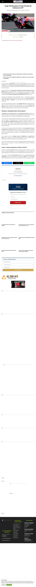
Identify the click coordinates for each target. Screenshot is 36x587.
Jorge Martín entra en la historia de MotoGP (8, 225)
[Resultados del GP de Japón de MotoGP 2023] (9, 244)
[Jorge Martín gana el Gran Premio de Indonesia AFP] (18, 22)
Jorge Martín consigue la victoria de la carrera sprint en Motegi (26, 251)
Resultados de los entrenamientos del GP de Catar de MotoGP (9, 238)
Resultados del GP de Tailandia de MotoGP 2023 (26, 238)
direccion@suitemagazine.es (6, 538)
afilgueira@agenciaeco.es (28, 540)
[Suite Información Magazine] (18, 1)
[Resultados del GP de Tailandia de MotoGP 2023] (26, 231)
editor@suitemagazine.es (6, 540)
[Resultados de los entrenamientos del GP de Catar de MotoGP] (9, 231)
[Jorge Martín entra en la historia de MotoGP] (9, 218)
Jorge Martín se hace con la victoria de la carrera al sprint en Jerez (26, 225)
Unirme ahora (18, 202)
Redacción (21, 36)
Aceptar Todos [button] (9, 584)
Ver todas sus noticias (17, 175)
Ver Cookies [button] (3, 584)
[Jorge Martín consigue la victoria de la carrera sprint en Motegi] (26, 244)
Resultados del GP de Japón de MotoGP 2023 (9, 251)
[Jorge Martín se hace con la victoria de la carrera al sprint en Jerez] (26, 218)
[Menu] (2, 1)
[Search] (33, 1)
